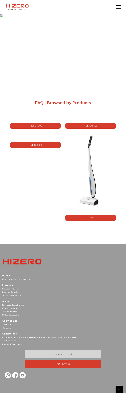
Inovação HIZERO (10, 289)
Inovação (7, 285)
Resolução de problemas (13, 305)
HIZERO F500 (90, 217)
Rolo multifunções (10, 292)
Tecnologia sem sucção (12, 295)
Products (7, 275)
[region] (63, 45)
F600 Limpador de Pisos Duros (16, 279)
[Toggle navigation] (118, 7)
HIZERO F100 (35, 145)
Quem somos (9, 320)
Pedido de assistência (11, 315)
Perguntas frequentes (11, 308)
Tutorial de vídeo (9, 311)
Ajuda (5, 301)
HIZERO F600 (90, 126)
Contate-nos (7, 328)
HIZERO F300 (35, 126)
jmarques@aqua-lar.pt (12, 344)
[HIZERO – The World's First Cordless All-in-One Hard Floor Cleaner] (17, 7)
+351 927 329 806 (10, 341)
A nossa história (9, 324)
